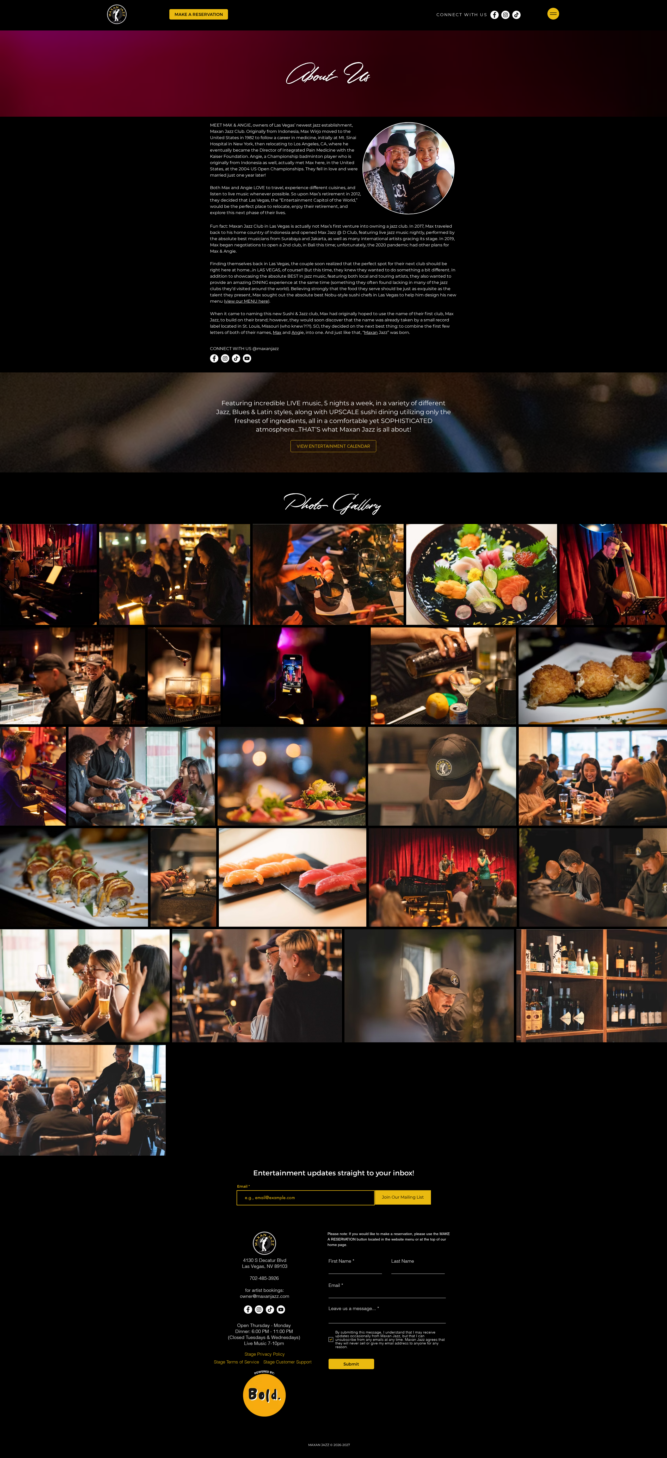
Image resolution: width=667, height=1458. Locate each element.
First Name (340, 1261)
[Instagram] (505, 15)
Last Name (402, 1261)
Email (242, 1186)
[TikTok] (516, 15)
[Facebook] (494, 15)
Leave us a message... (352, 1308)
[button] (198, 14)
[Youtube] (247, 358)
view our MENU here (246, 301)
